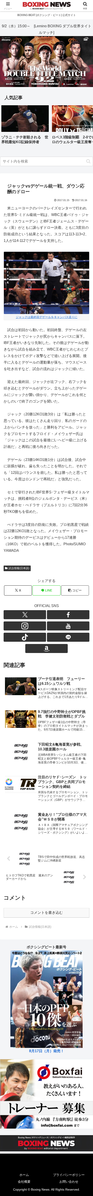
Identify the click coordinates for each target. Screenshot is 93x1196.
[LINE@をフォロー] (68, 637)
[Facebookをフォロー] (68, 614)
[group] (25, 126)
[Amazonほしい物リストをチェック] (46, 648)
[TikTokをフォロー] (25, 637)
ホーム (24, 1175)
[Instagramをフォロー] (25, 625)
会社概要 (24, 1181)
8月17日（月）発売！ (46, 1051)
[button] (85, 125)
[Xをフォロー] (25, 614)
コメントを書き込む (46, 912)
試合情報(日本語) (19, 568)
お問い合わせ (68, 1181)
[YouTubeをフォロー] (68, 625)
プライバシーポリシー (69, 1175)
